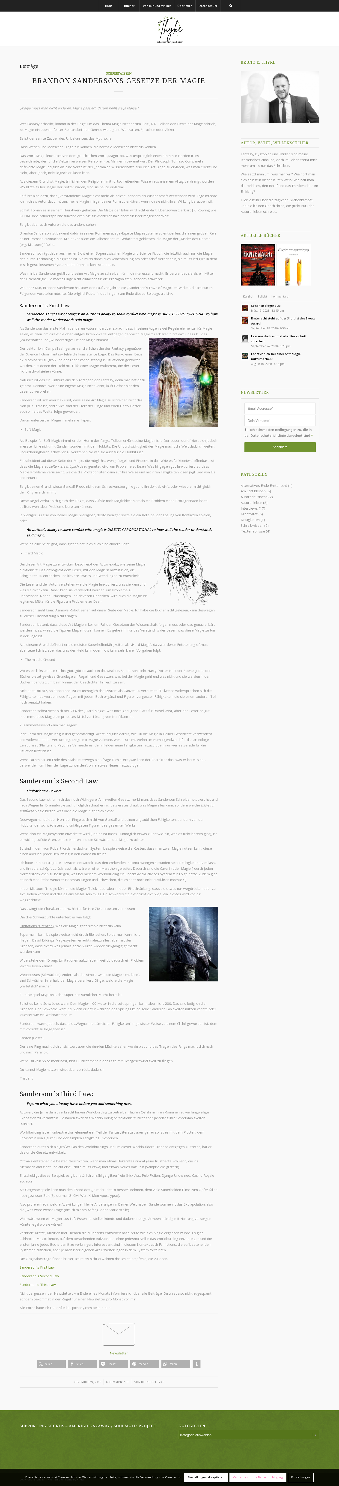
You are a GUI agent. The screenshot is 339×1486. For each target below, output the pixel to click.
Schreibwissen (119, 73)
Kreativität (249, 513)
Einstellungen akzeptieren (206, 1477)
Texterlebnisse (253, 531)
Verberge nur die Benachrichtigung (258, 1477)
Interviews (249, 508)
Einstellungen (300, 1477)
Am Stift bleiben (253, 491)
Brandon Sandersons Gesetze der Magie (118, 81)
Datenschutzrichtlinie (268, 435)
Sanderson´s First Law (37, 1267)
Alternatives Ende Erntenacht (264, 485)
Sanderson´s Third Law (38, 1284)
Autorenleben (251, 502)
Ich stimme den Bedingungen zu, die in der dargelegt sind (278, 432)
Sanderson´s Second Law (39, 1276)
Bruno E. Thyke (152, 1382)
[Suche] (230, 6)
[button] (51, 1364)
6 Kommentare (117, 1382)
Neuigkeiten (250, 519)
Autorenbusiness (254, 496)
